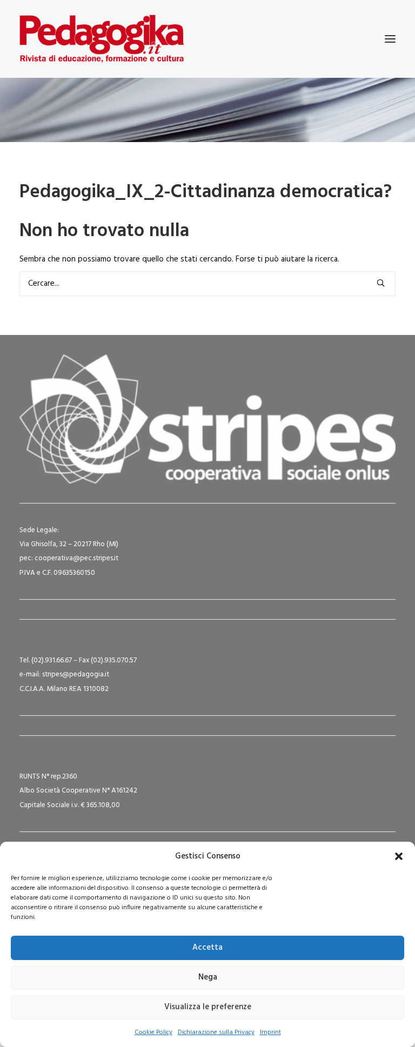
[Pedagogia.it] (101, 39)
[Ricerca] (207, 283)
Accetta (207, 947)
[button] (398, 856)
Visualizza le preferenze (207, 1007)
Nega (207, 977)
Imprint (270, 1032)
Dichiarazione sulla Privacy (216, 1032)
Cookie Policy (153, 1032)
